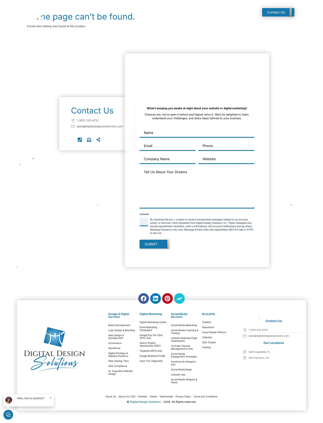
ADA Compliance (117, 366)
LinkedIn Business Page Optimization (184, 339)
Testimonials (188, 12)
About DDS (120, 12)
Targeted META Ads (151, 350)
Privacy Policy (183, 396)
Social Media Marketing (184, 325)
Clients (153, 396)
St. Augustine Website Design (120, 372)
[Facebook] (143, 298)
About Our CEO (126, 396)
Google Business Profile (152, 356)
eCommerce (115, 343)
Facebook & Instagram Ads (183, 363)
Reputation (208, 327)
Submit (151, 244)
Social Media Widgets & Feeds (184, 381)
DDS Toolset (209, 342)
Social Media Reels (181, 369)
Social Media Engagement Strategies (184, 355)
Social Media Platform (214, 332)
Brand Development (119, 325)
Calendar (207, 337)
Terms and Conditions (205, 396)
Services (143, 12)
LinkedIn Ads (178, 374)
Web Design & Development (116, 337)
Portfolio (163, 12)
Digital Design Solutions (145, 401)
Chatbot (206, 322)
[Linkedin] (155, 298)
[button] (164, 12)
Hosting (206, 347)
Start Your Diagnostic (151, 361)
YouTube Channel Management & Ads (182, 347)
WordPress (114, 348)
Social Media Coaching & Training (184, 331)
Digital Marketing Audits (153, 322)
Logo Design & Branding (121, 330)
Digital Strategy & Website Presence (118, 354)
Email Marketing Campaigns (148, 328)
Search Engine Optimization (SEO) (150, 344)
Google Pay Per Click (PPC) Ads (151, 336)
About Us (111, 396)
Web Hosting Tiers (118, 361)
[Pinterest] (167, 298)
